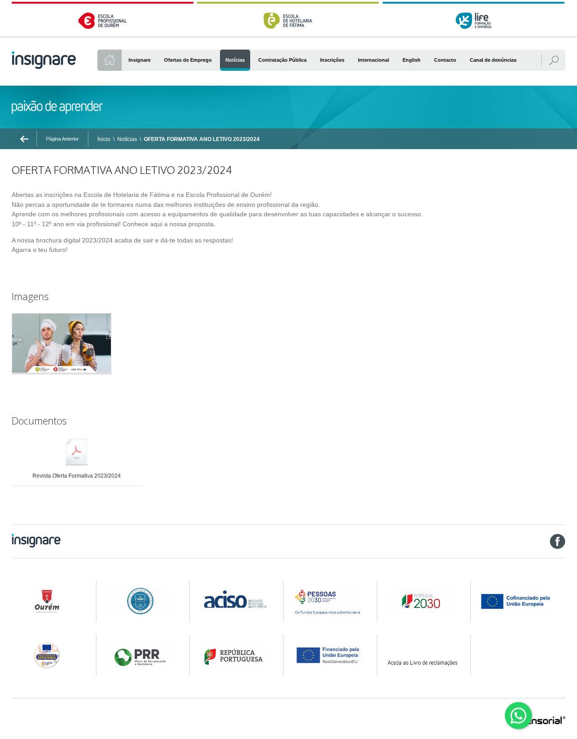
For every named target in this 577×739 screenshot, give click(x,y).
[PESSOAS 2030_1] (329, 601)
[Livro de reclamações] (422, 655)
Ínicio (103, 139)
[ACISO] (235, 598)
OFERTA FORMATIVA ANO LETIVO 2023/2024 (202, 139)
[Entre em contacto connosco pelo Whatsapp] (518, 715)
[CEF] (141, 601)
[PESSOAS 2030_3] (522, 601)
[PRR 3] (329, 655)
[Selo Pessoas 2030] (48, 655)
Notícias (127, 139)
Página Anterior (62, 138)
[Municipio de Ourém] (48, 601)
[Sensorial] (542, 720)
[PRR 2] (235, 655)
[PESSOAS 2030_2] (422, 601)
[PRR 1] (141, 655)
